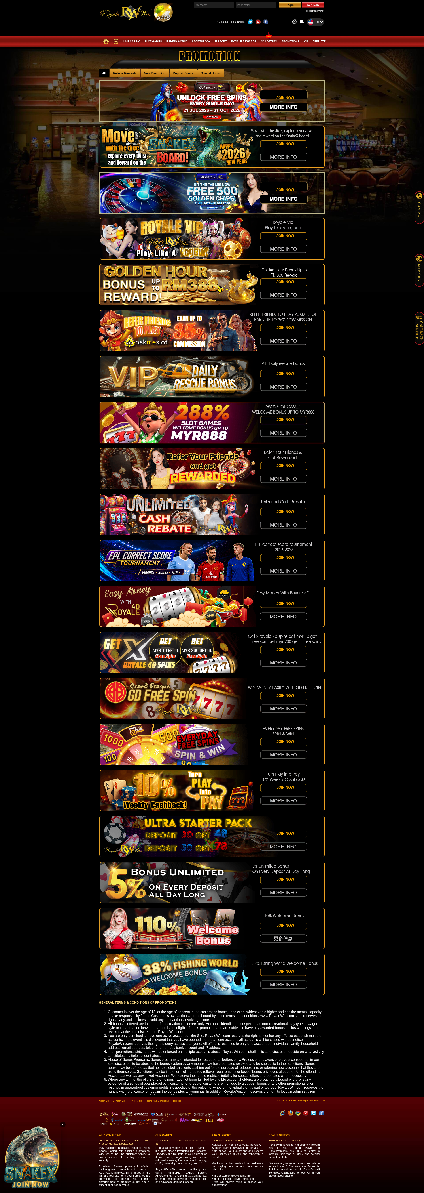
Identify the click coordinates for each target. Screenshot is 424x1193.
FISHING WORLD (176, 41)
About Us (104, 1100)
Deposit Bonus (183, 73)
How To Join (135, 1100)
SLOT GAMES (153, 41)
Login (290, 5)
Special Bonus (211, 73)
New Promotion (154, 73)
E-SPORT (221, 41)
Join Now (313, 5)
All (104, 73)
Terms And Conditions (157, 1100)
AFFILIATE (319, 41)
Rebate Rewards (124, 73)
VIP (306, 41)
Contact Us (119, 1100)
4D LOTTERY (269, 41)
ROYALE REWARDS (243, 41)
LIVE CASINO (131, 41)
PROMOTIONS (290, 41)
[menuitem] (106, 41)
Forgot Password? (314, 11)
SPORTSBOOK (201, 41)
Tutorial (177, 1100)
